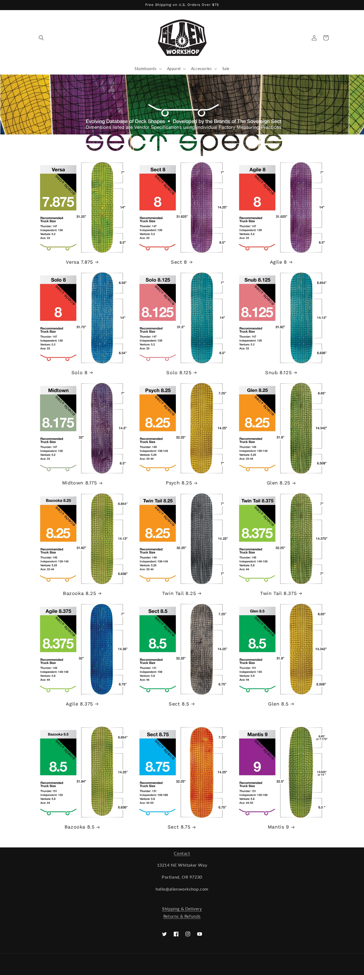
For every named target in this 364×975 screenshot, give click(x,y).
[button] (41, 38)
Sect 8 (179, 262)
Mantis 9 (278, 827)
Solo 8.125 (178, 372)
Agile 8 (278, 262)
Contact (182, 853)
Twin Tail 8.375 (278, 593)
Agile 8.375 (79, 704)
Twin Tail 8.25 (179, 593)
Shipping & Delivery (182, 908)
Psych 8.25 (179, 483)
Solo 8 (79, 372)
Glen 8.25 (278, 483)
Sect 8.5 (179, 704)
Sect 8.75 (179, 827)
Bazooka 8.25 (79, 593)
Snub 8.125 (278, 372)
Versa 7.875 (79, 262)
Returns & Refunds (182, 916)
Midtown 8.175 (79, 483)
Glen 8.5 (278, 704)
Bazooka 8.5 (79, 827)
